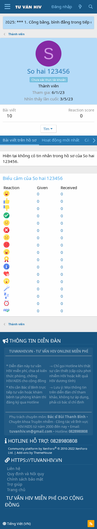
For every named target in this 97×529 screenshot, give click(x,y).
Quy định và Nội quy (25, 473)
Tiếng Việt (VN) (18, 523)
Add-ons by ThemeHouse (34, 453)
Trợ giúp (14, 484)
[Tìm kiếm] (90, 7)
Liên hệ (13, 468)
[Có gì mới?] (80, 7)
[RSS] (91, 523)
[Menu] (7, 7)
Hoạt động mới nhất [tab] (60, 140)
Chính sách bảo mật (25, 479)
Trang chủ (16, 489)
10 (9, 116)
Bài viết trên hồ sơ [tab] (19, 140)
